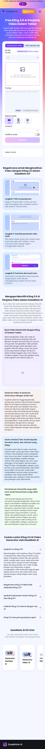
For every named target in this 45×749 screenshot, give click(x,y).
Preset (18, 110)
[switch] (37, 134)
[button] (22, 74)
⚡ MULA (23, 4)
